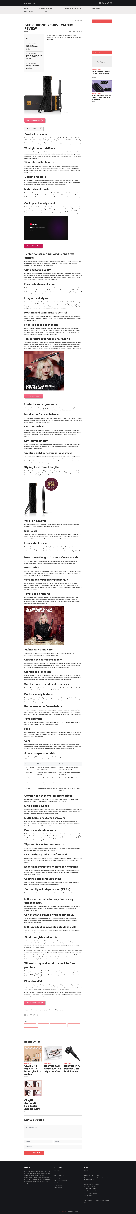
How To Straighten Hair (90, 1191)
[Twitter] (105, 3)
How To (47, 11)
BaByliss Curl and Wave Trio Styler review (52, 1068)
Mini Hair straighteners (90, 1193)
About (86, 1170)
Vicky (67, 1074)
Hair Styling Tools (58, 1025)
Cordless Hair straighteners (92, 1184)
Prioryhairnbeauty (63, 1211)
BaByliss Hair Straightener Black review (32, 46)
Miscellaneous (58, 1185)
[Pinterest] (108, 3)
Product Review (31, 1029)
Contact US (87, 1182)
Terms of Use (88, 1198)
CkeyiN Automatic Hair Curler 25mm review (32, 1104)
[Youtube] (103, 3)
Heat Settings (74, 1025)
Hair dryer (96, 8)
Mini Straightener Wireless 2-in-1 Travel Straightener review (101, 73)
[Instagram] (111, 3)
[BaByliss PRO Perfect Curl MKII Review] (73, 1053)
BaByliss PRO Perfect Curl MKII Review (72, 1068)
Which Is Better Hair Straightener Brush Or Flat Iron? (33, 67)
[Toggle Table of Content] (40, 128)
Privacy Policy (88, 1195)
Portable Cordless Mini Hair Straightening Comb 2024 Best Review (101, 97)
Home (26, 8)
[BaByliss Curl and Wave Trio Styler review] (53, 1053)
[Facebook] (100, 3)
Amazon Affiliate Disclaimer (91, 1175)
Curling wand (30, 1025)
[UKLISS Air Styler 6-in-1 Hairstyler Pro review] (33, 1053)
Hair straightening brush (72, 8)
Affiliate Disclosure (89, 1173)
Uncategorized (58, 1187)
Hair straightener (45, 8)
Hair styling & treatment (61, 1180)
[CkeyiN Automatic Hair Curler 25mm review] (33, 1088)
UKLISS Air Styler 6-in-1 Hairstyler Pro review (32, 1070)
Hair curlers (28, 11)
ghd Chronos (43, 1025)
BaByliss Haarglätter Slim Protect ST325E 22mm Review (34, 57)
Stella (28, 31)
